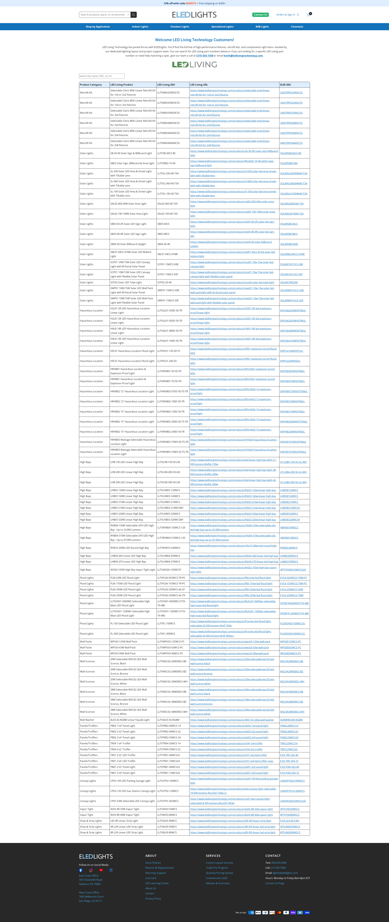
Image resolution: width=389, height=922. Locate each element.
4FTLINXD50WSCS (290, 826)
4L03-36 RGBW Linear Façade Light (130, 720)
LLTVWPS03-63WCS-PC (170, 647)
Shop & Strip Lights (91, 820)
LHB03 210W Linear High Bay (126, 502)
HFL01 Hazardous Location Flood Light (132, 351)
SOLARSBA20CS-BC (290, 153)
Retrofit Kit (86, 92)
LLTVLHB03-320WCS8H (170, 519)
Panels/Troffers (89, 725)
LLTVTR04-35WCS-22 (169, 749)
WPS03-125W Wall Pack (123, 641)
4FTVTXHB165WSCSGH (293, 569)
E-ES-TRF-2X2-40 (289, 755)
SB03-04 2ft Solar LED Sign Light (128, 224)
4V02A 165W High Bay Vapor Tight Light (132, 569)
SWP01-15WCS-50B (168, 290)
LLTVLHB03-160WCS (168, 496)
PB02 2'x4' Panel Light (122, 737)
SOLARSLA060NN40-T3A (293, 183)
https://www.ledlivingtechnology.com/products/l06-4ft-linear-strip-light (230, 820)
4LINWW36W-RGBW (291, 720)
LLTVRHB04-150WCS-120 (171, 527)
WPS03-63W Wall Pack (123, 647)
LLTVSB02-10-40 (166, 163)
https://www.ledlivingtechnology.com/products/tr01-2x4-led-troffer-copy (231, 761)
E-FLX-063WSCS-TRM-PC (293, 577)
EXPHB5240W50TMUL (292, 431)
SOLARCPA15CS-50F (291, 274)
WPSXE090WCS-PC (290, 653)
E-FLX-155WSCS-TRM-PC (293, 583)
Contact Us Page (274, 883)
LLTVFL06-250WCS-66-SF (171, 589)
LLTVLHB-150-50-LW (168, 462)
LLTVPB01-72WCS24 (168, 773)
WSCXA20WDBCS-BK (291, 661)
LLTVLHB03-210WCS (168, 502)
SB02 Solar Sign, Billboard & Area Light (132, 163)
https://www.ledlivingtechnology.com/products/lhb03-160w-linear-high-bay (233, 496)
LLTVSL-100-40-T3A (168, 193)
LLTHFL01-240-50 (167, 361)
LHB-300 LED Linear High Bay (126, 482)
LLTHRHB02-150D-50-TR (170, 411)
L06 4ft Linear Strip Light (124, 820)
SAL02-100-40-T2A (167, 213)
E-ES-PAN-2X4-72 (289, 773)
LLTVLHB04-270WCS (168, 561)
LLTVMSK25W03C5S (168, 102)
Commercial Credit (216, 878)
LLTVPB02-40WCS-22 (169, 731)
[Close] (128, 15)
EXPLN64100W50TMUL (293, 340)
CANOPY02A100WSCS (292, 780)
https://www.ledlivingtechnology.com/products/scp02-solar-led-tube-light (232, 282)
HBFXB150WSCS (289, 527)
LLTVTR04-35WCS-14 (169, 743)
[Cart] (308, 14)
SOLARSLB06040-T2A (292, 203)
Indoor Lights (140, 26)
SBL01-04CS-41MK (167, 254)
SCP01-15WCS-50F (167, 274)
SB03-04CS (163, 224)
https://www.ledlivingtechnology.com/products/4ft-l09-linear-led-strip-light (232, 826)
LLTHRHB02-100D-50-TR (170, 401)
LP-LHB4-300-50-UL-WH (293, 482)
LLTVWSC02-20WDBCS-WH (172, 681)
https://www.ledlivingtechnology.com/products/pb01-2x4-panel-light (229, 773)
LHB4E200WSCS (289, 556)
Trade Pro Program (217, 867)
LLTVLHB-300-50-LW (168, 482)
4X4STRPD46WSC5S (291, 143)
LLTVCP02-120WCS (168, 791)
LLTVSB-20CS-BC (166, 153)
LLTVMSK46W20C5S (168, 133)
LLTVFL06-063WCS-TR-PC (171, 577)
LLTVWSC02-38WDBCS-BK (171, 691)
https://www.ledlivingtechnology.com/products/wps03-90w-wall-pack (229, 653)
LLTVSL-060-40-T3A (168, 183)
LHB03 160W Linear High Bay (126, 496)
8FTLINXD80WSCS (290, 832)
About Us (150, 888)
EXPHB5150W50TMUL (292, 411)
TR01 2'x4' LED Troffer (123, 761)
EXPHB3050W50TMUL (292, 371)
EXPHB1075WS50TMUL (293, 442)
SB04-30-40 (163, 244)
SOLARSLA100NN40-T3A (293, 193)
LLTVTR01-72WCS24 (168, 761)
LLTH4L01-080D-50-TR (169, 330)
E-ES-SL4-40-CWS (289, 820)
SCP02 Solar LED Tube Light (126, 282)
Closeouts (297, 26)
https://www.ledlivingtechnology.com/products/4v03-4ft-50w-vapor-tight (231, 809)
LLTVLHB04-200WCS (168, 556)
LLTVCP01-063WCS (168, 801)
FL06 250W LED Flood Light (125, 589)
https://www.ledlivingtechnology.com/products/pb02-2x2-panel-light (229, 731)
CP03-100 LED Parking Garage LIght (130, 780)
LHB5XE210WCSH (290, 507)
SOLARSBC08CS (289, 234)
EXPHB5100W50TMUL (292, 401)
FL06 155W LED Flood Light (125, 583)
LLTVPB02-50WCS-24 (169, 737)
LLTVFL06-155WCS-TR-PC (171, 583)
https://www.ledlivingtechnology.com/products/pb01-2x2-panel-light (229, 767)
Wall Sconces (87, 661)
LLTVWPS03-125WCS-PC (170, 641)
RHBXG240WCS (289, 547)
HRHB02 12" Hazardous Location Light (132, 391)
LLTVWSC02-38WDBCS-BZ (171, 701)
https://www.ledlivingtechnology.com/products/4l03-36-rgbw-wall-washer (232, 720)
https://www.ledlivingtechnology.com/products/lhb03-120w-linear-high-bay (233, 490)
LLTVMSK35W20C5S (168, 112)
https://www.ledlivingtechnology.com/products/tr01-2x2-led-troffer (228, 755)
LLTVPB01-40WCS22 (168, 767)
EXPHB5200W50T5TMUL (294, 421)
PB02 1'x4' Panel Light (122, 725)
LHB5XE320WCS (289, 513)
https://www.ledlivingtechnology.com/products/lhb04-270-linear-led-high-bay (234, 561)
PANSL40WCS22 (289, 731)
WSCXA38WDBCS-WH (292, 711)
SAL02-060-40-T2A (167, 203)
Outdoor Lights (179, 26)
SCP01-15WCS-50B (167, 264)
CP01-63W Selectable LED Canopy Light (132, 801)
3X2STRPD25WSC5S (291, 102)
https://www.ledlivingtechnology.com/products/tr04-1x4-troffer (226, 743)
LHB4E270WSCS (289, 561)
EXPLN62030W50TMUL (293, 310)
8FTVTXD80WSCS (289, 815)
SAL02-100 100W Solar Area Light (129, 213)
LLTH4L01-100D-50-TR (169, 340)
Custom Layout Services (219, 862)
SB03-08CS (163, 234)
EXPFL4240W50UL (290, 361)
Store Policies (153, 862)
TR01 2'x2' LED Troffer (123, 755)
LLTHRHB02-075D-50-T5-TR (172, 391)
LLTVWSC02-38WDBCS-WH (172, 711)
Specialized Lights (222, 26)
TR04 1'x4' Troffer (120, 743)
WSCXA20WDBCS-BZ (291, 671)
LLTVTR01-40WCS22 (168, 755)
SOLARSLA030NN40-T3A (293, 173)
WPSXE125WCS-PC (290, 641)
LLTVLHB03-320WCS (168, 513)
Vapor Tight (86, 809)
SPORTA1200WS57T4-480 (294, 613)
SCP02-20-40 (164, 282)
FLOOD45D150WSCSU (292, 623)
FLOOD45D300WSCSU (292, 633)
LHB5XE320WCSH (290, 519)
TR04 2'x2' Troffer (120, 749)
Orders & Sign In (285, 14)
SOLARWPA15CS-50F (291, 300)
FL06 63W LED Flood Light (124, 577)
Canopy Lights (88, 780)
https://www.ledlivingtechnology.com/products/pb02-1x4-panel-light (229, 725)
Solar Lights (86, 153)
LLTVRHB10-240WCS (168, 547)
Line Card (150, 878)
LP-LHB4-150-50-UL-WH (293, 462)
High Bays (85, 462)
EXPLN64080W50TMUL (293, 330)
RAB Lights (262, 26)
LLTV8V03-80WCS (167, 815)
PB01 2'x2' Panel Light (122, 767)
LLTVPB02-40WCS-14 (169, 725)
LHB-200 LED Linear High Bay (126, 472)
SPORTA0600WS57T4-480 (294, 603)
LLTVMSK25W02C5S (168, 92)
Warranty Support (155, 873)
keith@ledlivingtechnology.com (243, 55)
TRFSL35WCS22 (289, 749)
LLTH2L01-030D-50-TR (169, 310)
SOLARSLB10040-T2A (292, 213)
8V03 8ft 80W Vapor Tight (124, 815)
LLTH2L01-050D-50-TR (169, 320)
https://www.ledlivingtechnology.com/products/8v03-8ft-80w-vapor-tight (231, 815)
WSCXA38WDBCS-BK (291, 691)
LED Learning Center (157, 883)
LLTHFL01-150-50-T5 (168, 351)
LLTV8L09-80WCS (167, 832)
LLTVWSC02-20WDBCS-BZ (171, 671)
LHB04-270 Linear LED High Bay (128, 561)
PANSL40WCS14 (289, 725)
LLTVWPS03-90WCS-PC (170, 653)
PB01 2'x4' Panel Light (122, 773)
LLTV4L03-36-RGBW (168, 720)
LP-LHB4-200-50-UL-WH (293, 472)
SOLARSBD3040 (289, 244)
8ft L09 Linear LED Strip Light (126, 832)
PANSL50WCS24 (289, 737)
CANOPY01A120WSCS (292, 791)
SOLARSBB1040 (289, 163)
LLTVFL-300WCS (166, 633)
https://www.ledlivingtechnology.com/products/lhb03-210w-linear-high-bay (233, 502)
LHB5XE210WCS (289, 502)
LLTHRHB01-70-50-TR (169, 381)
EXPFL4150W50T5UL (291, 351)
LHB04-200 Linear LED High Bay (128, 556)
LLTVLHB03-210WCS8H (170, 507)
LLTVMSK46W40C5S (168, 143)
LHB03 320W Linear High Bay (126, 513)
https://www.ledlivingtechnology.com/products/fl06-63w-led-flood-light (230, 577)
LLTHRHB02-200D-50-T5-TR (172, 421)
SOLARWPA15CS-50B (292, 290)
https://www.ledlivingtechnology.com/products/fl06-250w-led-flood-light (231, 589)
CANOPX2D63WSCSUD (293, 801)
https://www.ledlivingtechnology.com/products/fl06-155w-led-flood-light (231, 583)
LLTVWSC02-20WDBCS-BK (171, 661)
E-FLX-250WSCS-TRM (291, 595)
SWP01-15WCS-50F (168, 300)
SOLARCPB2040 (289, 282)
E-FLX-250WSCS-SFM (291, 589)
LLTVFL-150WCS (166, 623)
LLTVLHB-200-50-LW (168, 472)
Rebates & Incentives (218, 883)
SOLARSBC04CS (289, 224)
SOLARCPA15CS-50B (291, 264)
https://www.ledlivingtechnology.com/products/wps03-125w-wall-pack (230, 641)
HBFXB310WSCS (289, 537)
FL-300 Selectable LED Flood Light (129, 633)
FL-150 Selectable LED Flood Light (129, 623)
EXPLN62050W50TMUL (293, 320)
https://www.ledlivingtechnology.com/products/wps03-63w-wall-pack (229, 647)
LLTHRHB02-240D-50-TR (170, 431)
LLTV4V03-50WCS (167, 809)
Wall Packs (86, 641)
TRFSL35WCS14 (289, 743)
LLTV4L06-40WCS (167, 820)
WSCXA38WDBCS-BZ (291, 701)
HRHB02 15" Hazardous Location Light (132, 411)
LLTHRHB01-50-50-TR (169, 371)
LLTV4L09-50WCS (167, 826)
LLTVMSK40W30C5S (168, 123)
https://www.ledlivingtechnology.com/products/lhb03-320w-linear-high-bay (233, 513)
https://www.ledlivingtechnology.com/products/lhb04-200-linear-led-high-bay (234, 556)
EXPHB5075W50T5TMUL (294, 391)
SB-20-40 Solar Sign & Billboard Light (131, 153)
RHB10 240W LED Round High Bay (129, 547)
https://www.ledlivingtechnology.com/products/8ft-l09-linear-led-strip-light (232, 832)
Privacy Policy (153, 898)
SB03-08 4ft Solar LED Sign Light (128, 234)
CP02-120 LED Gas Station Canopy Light (132, 791)
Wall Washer (87, 720)
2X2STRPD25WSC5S (291, 92)
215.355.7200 (278, 867)
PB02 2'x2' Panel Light (122, 731)
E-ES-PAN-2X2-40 (289, 767)
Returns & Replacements (159, 867)
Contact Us (260, 14)
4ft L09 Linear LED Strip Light (126, 826)
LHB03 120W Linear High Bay (126, 490)
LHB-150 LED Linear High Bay (126, 462)
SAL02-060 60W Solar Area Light (128, 203)
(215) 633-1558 (204, 55)
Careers (149, 893)
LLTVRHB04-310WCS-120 (171, 537)
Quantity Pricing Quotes (219, 873)
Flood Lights (87, 577)
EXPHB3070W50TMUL (292, 381)
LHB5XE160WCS (289, 496)
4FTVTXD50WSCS (289, 809)
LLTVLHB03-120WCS (168, 490)
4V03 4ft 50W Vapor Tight (124, 809)
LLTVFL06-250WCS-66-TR (171, 595)
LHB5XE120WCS (289, 490)
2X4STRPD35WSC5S (291, 112)
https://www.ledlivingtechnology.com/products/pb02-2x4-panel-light (229, 737)
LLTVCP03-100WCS (168, 780)
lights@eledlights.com (285, 873)
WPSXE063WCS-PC (290, 647)
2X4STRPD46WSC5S (291, 133)
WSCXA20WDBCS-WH (292, 681)
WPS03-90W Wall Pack (123, 653)
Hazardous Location (91, 310)
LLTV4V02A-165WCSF (169, 569)
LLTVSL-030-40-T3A (168, 173)
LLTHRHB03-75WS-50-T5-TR (172, 442)
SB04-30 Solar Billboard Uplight (128, 244)
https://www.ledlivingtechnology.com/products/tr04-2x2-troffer (226, 749)
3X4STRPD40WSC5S (291, 123)
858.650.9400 (279, 862)
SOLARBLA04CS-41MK (292, 254)
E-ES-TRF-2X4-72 (289, 761)
